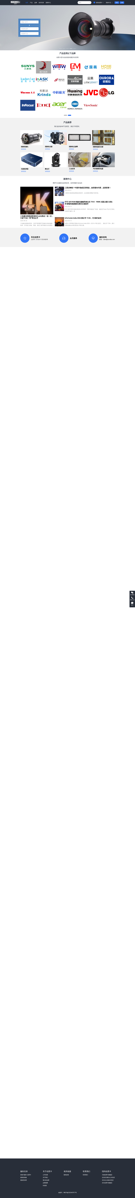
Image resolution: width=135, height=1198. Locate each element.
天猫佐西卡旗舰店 (107, 1175)
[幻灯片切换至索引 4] (71, 48)
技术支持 (41, 2)
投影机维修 (23, 1177)
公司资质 (45, 1175)
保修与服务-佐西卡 (25, 1175)
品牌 (35, 2)
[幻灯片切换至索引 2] (64, 48)
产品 (31, 2)
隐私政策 (66, 1175)
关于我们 (45, 1177)
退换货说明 (23, 1180)
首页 (27, 2)
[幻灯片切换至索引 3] (67, 48)
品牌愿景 (45, 1183)
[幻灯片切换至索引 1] (60, 48)
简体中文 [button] (108, 2)
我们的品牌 (46, 1180)
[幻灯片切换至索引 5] (74, 48)
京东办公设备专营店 (108, 1180)
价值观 (45, 1185)
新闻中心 (48, 2)
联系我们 (85, 1175)
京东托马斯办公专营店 (108, 1177)
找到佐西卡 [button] (99, 2)
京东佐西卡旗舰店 (107, 1183)
